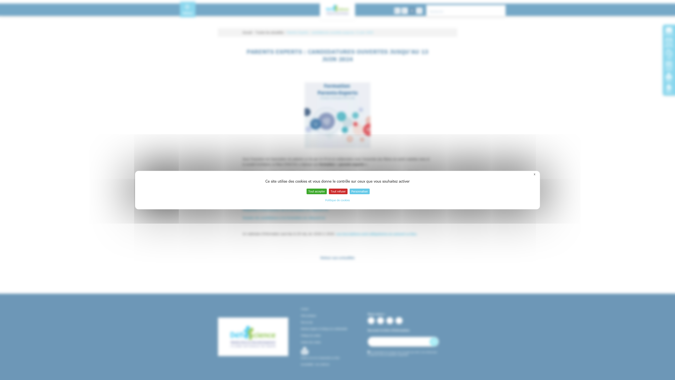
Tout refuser (338, 191)
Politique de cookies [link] (337, 200)
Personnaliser (359, 191)
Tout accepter (316, 191)
